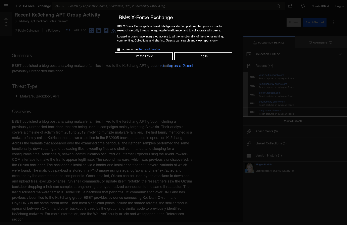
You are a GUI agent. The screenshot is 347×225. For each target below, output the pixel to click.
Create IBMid (144, 56)
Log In (203, 56)
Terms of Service (149, 49)
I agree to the (140, 49)
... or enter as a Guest (173, 65)
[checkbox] (118, 49)
